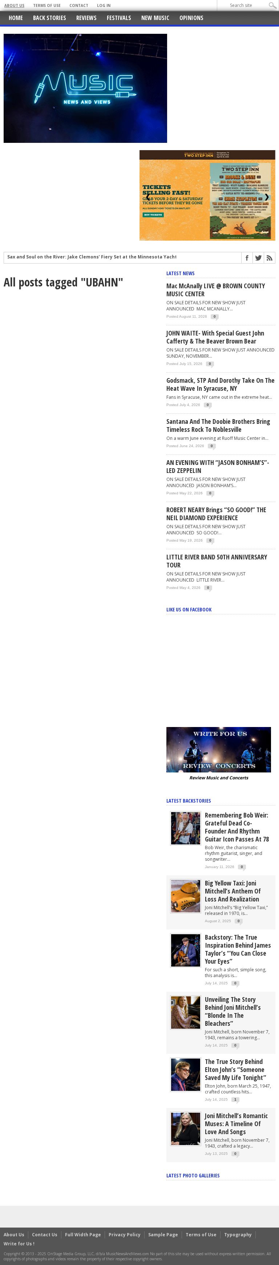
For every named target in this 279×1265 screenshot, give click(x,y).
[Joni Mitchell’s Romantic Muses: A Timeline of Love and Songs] (185, 1128)
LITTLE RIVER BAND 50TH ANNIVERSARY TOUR (216, 561)
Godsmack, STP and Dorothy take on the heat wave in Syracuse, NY (220, 384)
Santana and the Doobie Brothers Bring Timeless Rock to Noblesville (218, 425)
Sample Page (163, 1235)
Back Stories (49, 18)
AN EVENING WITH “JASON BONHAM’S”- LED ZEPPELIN (217, 466)
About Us (14, 5)
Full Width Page (83, 1235)
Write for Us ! (19, 1244)
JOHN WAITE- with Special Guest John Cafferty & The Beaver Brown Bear (215, 337)
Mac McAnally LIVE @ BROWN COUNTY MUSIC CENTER (215, 290)
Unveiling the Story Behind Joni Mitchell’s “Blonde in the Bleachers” (233, 1011)
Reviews (86, 18)
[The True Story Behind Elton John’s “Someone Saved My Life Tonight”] (185, 1074)
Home (16, 18)
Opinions (191, 18)
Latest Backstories (188, 800)
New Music (155, 18)
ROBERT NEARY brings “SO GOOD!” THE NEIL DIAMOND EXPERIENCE (216, 514)
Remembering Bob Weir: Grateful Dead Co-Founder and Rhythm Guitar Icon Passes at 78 (237, 827)
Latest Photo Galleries (193, 1175)
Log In (103, 5)
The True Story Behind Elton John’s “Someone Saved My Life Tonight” (235, 1069)
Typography (238, 1235)
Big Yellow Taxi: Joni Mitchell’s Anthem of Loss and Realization (233, 891)
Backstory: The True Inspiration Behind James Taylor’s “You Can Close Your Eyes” (238, 949)
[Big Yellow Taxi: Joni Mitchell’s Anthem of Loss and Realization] (185, 896)
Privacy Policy (125, 1235)
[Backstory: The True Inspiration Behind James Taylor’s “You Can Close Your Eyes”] (185, 950)
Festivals (119, 18)
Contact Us (44, 1235)
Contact (78, 5)
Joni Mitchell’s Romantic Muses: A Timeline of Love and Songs (236, 1124)
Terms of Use (47, 5)
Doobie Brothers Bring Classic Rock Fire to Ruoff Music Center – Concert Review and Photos (112, 258)
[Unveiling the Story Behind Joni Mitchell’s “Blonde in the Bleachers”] (185, 1012)
